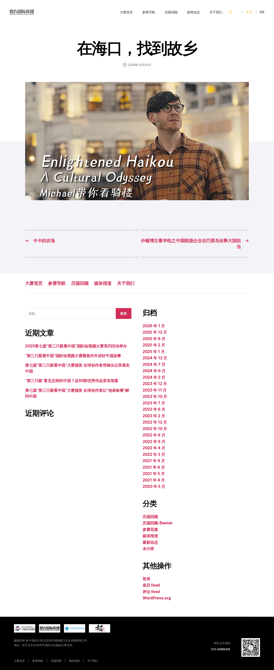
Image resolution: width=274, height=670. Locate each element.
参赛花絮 (150, 529)
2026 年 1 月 (154, 326)
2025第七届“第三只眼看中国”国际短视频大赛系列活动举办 (76, 346)
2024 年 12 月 (155, 358)
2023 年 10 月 (155, 396)
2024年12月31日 (139, 65)
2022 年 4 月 (154, 448)
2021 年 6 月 (154, 467)
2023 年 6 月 (154, 409)
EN (262, 12)
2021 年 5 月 (154, 473)
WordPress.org (157, 598)
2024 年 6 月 (154, 370)
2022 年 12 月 (155, 422)
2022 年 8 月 (154, 435)
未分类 (148, 548)
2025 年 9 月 (154, 338)
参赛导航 (148, 12)
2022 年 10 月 (155, 428)
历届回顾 (171, 12)
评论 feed (151, 591)
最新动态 (150, 542)
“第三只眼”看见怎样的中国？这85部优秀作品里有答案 (71, 380)
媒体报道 (102, 283)
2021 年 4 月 (154, 480)
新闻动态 (193, 12)
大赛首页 (126, 12)
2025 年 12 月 (155, 332)
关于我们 (215, 12)
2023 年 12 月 (155, 383)
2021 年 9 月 (154, 460)
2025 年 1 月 (154, 351)
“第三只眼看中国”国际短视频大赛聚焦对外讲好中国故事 (73, 355)
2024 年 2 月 (154, 377)
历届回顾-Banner (158, 523)
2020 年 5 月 (154, 486)
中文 (249, 12)
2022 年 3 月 (154, 454)
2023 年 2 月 (154, 416)
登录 (146, 578)
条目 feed (151, 585)
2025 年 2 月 (154, 345)
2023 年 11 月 (155, 390)
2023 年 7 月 (154, 403)
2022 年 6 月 (154, 441)
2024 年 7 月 (154, 364)
